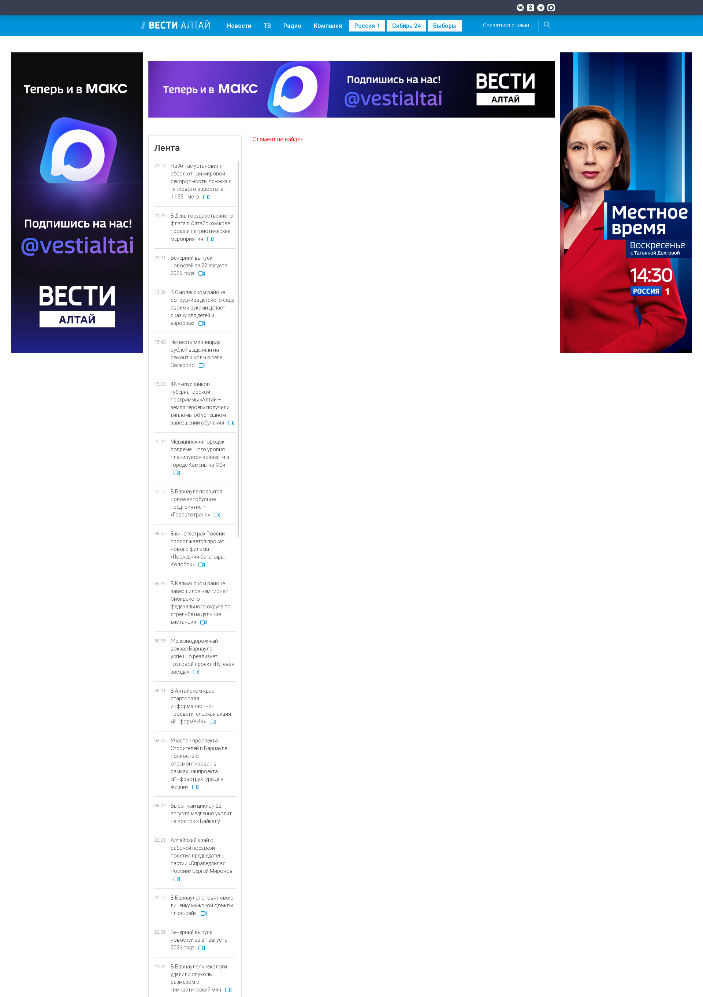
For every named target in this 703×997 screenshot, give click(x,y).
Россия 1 (367, 25)
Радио (292, 25)
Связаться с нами (506, 25)
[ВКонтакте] (520, 7)
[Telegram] (540, 7)
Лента (167, 148)
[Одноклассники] (530, 7)
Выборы (445, 25)
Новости (239, 25)
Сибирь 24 (406, 25)
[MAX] (551, 7)
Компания (328, 25)
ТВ (267, 25)
